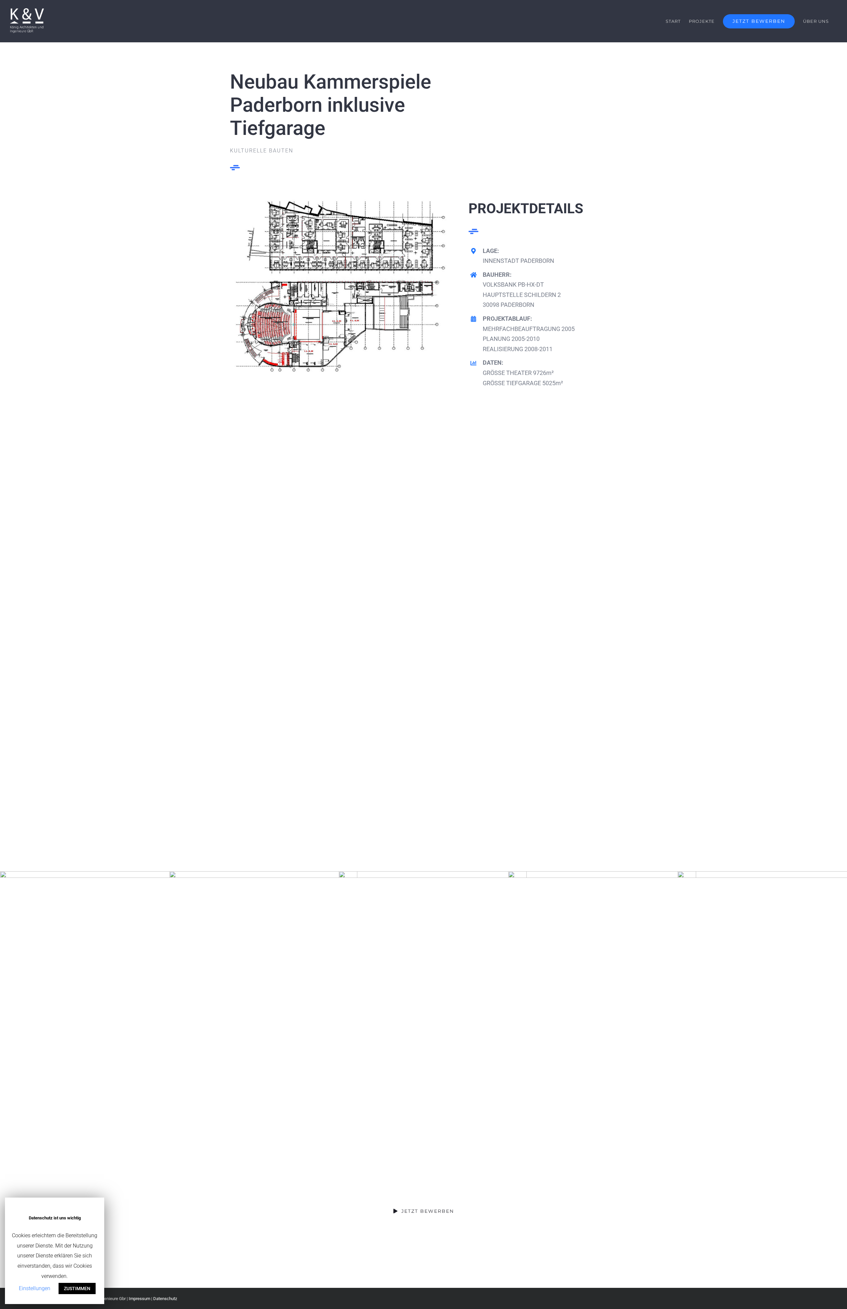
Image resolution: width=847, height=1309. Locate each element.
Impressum (139, 1298)
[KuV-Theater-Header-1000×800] (341, 202)
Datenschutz (165, 1298)
